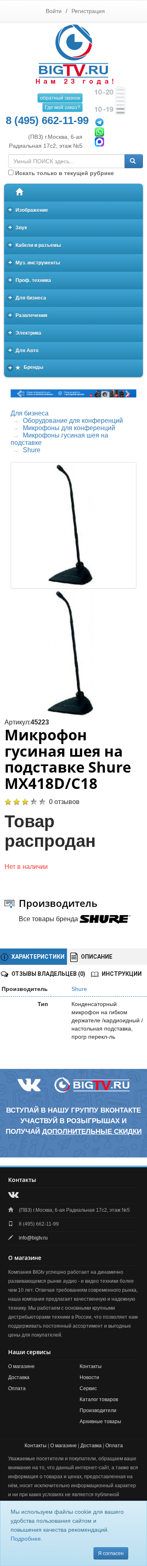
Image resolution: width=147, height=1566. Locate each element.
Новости (89, 1377)
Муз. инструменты (34, 262)
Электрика (25, 332)
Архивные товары (100, 1421)
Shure (31, 449)
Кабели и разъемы (34, 245)
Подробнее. (26, 1538)
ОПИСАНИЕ (96, 956)
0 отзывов (64, 801)
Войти (54, 11)
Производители (98, 1410)
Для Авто (23, 350)
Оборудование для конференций (73, 420)
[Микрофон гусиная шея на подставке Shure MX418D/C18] (73, 653)
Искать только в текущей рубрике (63, 173)
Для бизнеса (27, 297)
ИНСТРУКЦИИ (121, 974)
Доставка (18, 1377)
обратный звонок (60, 98)
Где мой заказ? (62, 107)
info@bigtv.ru (33, 1238)
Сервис (88, 1388)
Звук (17, 227)
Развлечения (28, 315)
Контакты (91, 1366)
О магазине (21, 1366)
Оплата (17, 1388)
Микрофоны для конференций (69, 427)
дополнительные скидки (92, 1131)
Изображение (28, 209)
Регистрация (88, 11)
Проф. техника (29, 280)
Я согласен (111, 1553)
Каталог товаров (99, 1399)
